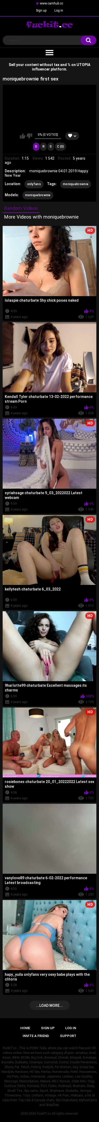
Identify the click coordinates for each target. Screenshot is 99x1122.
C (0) (60, 146)
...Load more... (49, 1005)
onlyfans (34, 184)
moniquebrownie (75, 184)
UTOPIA (83, 65)
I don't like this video (29, 136)
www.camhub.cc (51, 3)
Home (25, 1028)
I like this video (22, 136)
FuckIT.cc (44, 1113)
